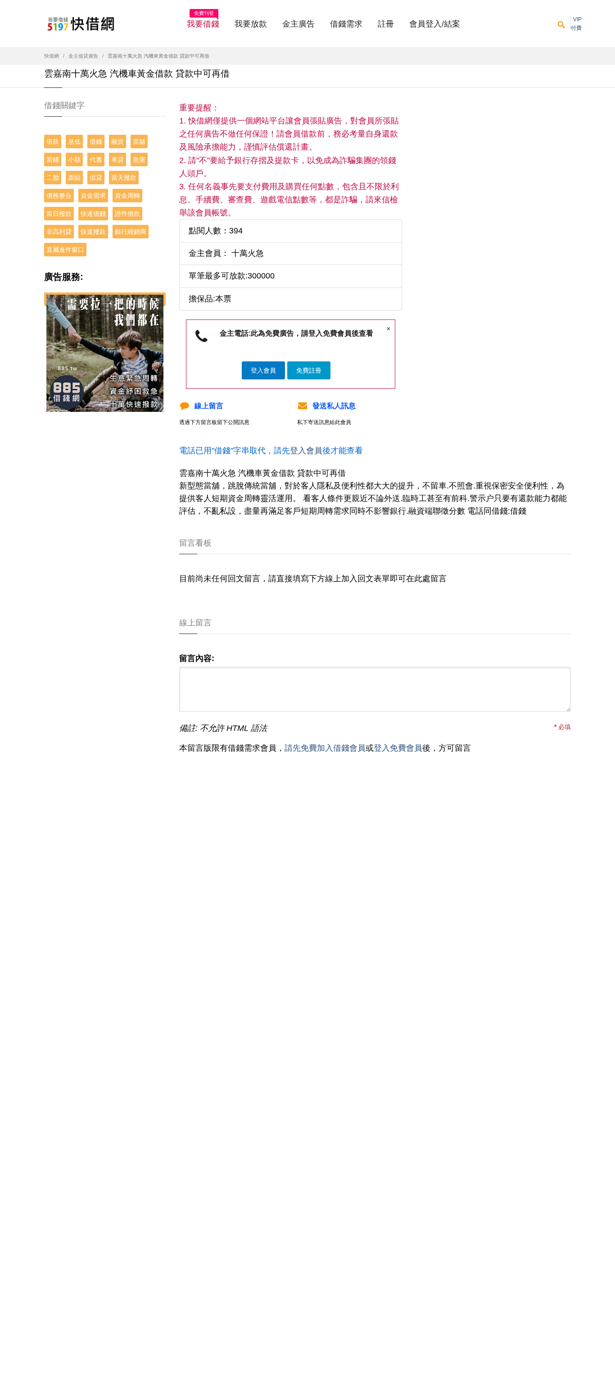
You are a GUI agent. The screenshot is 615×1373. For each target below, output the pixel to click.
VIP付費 (576, 23)
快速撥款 (93, 231)
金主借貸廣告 (83, 56)
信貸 (96, 177)
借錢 (96, 141)
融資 (117, 141)
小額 (74, 159)
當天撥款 (123, 177)
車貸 (117, 159)
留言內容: (196, 658)
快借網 (51, 56)
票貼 (74, 177)
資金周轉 (127, 195)
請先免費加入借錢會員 (325, 748)
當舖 (139, 141)
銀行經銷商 (130, 231)
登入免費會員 (398, 748)
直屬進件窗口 (65, 249)
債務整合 (59, 195)
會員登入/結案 (434, 23)
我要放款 (251, 23)
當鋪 (52, 159)
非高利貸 (59, 231)
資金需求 (93, 195)
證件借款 (127, 213)
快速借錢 (93, 213)
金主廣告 (298, 23)
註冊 (386, 23)
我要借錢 (203, 21)
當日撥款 (59, 213)
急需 (139, 159)
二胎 (52, 177)
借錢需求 (346, 23)
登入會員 (263, 370)
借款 (52, 141)
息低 (74, 141)
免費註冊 (308, 370)
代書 (96, 159)
